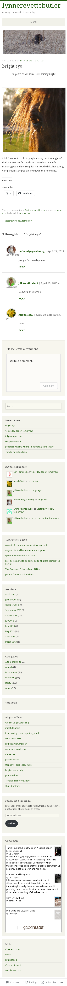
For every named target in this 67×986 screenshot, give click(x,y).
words (8, 688)
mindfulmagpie (12, 728)
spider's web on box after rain (20, 555)
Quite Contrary (12, 786)
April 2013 (10, 636)
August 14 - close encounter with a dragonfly (26, 545)
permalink (25, 213)
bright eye (10, 425)
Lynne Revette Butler (32, 60)
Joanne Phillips (12, 759)
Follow (11, 823)
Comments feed (13, 965)
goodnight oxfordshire (16, 452)
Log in (8, 954)
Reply (22, 267)
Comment (48, 385)
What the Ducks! (13, 738)
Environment (31, 210)
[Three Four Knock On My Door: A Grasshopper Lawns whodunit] (58, 855)
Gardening (10, 677)
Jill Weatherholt (28, 283)
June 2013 (10, 626)
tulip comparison (13, 436)
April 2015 (10, 594)
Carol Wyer (13, 913)
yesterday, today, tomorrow (17, 220)
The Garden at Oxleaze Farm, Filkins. (23, 569)
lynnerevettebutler (31, 5)
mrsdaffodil (26, 314)
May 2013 (10, 631)
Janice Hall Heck (13, 775)
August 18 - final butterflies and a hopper (25, 550)
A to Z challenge (13, 661)
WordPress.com (13, 970)
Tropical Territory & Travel (18, 780)
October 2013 (12, 605)
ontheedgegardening (32, 251)
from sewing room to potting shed (22, 733)
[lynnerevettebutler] (34, 53)
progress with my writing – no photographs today (29, 446)
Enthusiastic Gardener (16, 743)
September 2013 (13, 610)
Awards (9, 667)
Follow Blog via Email (18, 800)
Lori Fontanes (20, 471)
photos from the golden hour (19, 574)
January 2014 (11, 599)
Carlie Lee (10, 754)
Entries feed (11, 959)
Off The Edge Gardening (17, 722)
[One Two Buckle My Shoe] (58, 882)
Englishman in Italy (14, 770)
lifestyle (41, 210)
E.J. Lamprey (14, 854)
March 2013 (11, 641)
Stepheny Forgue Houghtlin (18, 764)
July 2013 (9, 620)
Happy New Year (13, 441)
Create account (12, 949)
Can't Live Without (15, 898)
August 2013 (11, 615)
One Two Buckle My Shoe (18, 874)
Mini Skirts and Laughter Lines (20, 910)
